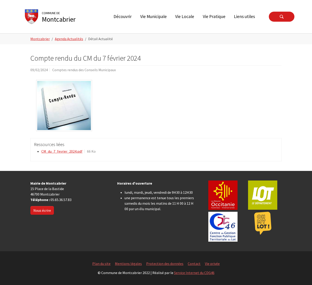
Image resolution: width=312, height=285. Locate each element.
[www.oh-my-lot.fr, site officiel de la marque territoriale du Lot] (263, 223)
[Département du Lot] (263, 195)
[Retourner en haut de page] (301, 274)
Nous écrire (42, 210)
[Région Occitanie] (223, 195)
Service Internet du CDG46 (194, 272)
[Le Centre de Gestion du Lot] (223, 227)
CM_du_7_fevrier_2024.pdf (61, 151)
